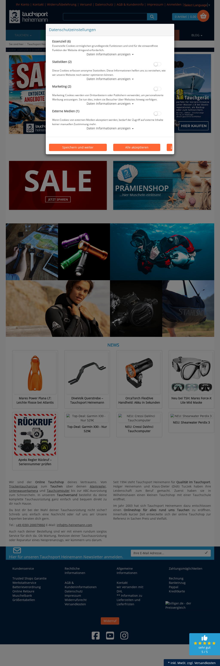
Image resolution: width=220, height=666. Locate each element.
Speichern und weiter (77, 147)
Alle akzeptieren (136, 147)
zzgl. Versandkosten (201, 663)
